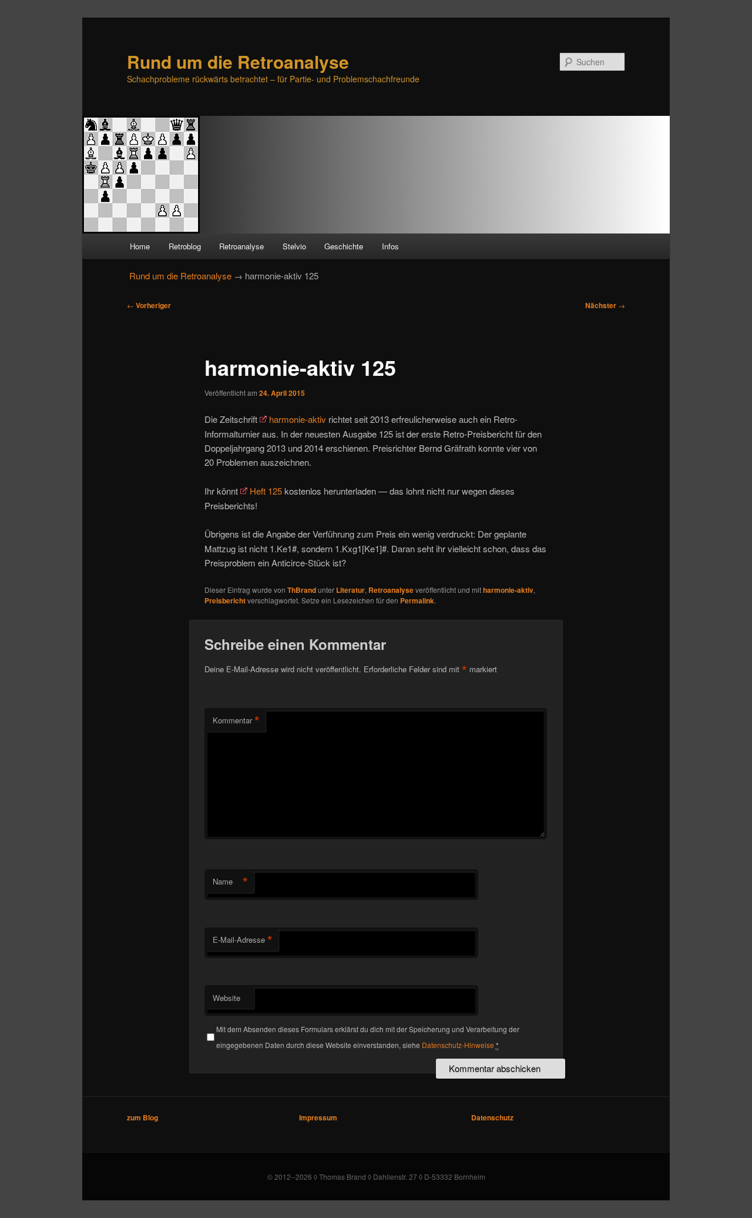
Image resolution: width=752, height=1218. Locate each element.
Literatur (350, 590)
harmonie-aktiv (297, 419)
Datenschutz (492, 1117)
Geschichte (343, 246)
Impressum (318, 1117)
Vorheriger (149, 305)
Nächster (605, 305)
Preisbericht (225, 600)
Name (230, 881)
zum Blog (142, 1117)
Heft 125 (266, 491)
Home (140, 246)
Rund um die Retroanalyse (238, 61)
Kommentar (236, 720)
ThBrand (301, 590)
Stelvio (294, 246)
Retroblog (185, 246)
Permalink (417, 600)
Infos (390, 246)
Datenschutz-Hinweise (458, 1045)
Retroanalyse (241, 246)
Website (226, 997)
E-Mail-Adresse (243, 939)
